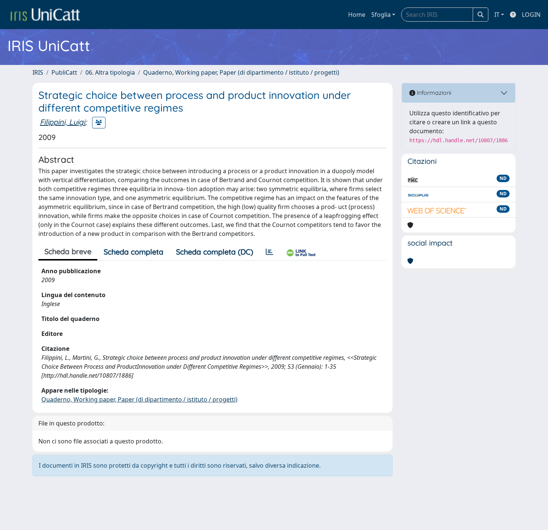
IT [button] (497, 14)
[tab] (269, 252)
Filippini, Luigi (62, 122)
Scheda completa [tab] (133, 251)
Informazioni (433, 92)
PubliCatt (64, 72)
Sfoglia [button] (381, 14)
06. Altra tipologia (110, 72)
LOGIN (531, 14)
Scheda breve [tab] (67, 251)
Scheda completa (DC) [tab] (214, 251)
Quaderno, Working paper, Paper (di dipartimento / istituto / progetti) (241, 72)
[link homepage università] (45, 15)
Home (356, 14)
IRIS (37, 72)
